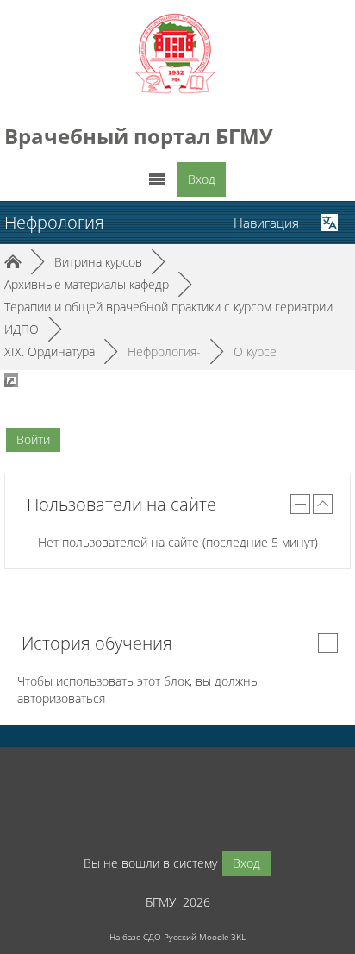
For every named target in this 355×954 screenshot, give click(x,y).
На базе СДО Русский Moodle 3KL (177, 937)
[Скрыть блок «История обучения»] (328, 643)
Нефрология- (164, 351)
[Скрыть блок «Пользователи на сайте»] (300, 504)
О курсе (255, 351)
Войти (33, 439)
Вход (201, 179)
